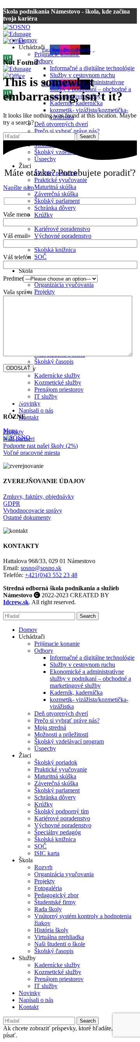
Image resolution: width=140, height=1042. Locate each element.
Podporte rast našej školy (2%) (40, 445)
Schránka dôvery (55, 208)
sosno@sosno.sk (41, 568)
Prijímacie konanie (57, 54)
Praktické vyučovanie (60, 180)
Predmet (13, 278)
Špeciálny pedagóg (57, 832)
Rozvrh (43, 867)
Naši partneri (19, 438)
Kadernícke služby (57, 375)
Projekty (44, 291)
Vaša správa (17, 292)
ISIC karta (47, 853)
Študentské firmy (55, 902)
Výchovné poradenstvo (62, 235)
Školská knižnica (55, 249)
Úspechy (45, 748)
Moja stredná (50, 727)
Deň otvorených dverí (61, 124)
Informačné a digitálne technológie (92, 68)
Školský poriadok (55, 762)
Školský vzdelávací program (69, 741)
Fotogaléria (48, 888)
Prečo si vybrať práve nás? (67, 131)
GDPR (11, 503)
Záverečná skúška (56, 194)
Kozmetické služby (57, 382)
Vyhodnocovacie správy (32, 510)
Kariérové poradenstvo (62, 228)
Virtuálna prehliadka (59, 937)
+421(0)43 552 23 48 (51, 575)
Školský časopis (54, 361)
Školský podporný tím (61, 811)
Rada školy (48, 909)
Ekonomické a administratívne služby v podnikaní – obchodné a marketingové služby (90, 678)
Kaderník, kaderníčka (76, 692)
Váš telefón (17, 257)
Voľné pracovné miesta (31, 452)
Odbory (43, 61)
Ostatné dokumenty (27, 517)
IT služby (46, 396)
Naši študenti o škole (59, 944)
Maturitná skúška (55, 187)
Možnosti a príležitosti (61, 734)
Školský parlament (57, 201)
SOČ (40, 256)
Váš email (15, 235)
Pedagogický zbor (56, 895)
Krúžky (43, 215)
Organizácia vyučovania (64, 284)
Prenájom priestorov (59, 389)
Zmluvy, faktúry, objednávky (38, 496)
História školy (51, 930)
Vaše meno (16, 214)
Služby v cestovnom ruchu (82, 664)
